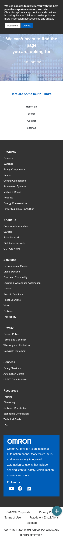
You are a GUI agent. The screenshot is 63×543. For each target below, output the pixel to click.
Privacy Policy (11, 334)
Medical (8, 288)
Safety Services (12, 368)
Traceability (10, 316)
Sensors (8, 158)
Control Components (15, 180)
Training (8, 396)
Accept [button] (27, 25)
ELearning (9, 402)
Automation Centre (14, 373)
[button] (57, 511)
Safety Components (14, 169)
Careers (8, 231)
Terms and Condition (15, 339)
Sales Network (11, 237)
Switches (8, 163)
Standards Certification (16, 413)
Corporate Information (16, 226)
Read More (12, 25)
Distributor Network (14, 243)
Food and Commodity (15, 277)
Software (8, 311)
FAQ (6, 425)
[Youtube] (11, 488)
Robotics (8, 197)
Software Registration (15, 408)
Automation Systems (15, 186)
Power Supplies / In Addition (19, 208)
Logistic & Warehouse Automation (22, 282)
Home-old (31, 106)
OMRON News (12, 248)
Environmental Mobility (16, 266)
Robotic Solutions (13, 294)
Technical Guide (12, 419)
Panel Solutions (12, 299)
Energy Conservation (15, 203)
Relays (7, 175)
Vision (7, 305)
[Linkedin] (28, 488)
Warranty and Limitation (17, 345)
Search (32, 113)
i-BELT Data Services (15, 379)
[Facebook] (20, 488)
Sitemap (31, 127)
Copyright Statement (15, 350)
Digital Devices (12, 271)
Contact (31, 120)
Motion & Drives (12, 192)
